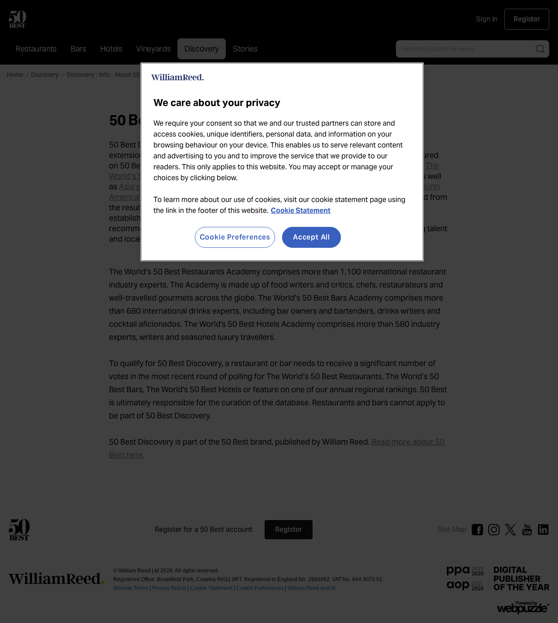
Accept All (311, 237)
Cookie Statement (300, 210)
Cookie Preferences (235, 237)
